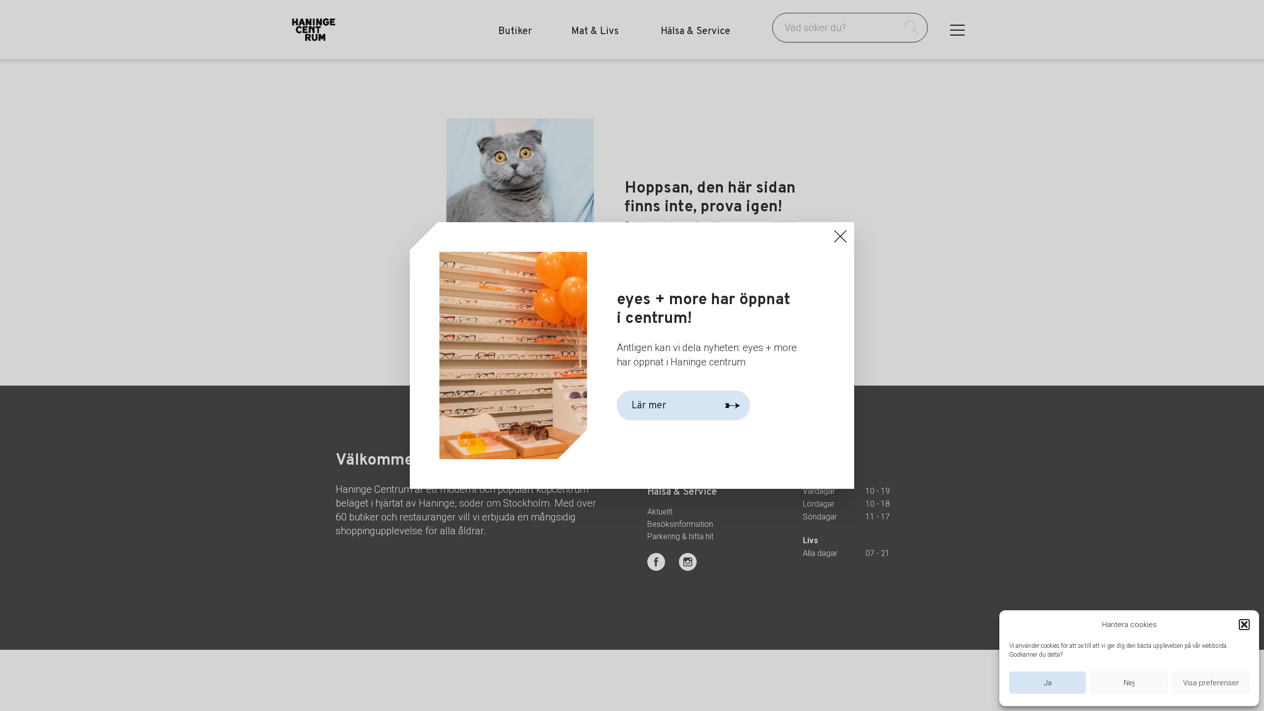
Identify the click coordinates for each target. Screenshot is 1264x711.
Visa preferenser (1211, 682)
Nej (1129, 682)
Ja (1048, 682)
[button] (1244, 625)
